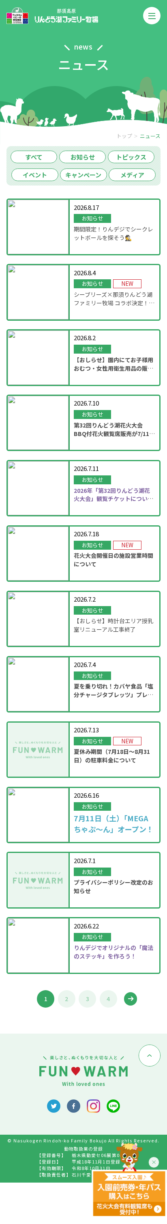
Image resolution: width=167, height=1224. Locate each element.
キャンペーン (83, 175)
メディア (132, 175)
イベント (35, 175)
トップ (124, 136)
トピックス (131, 157)
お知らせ (83, 157)
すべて (34, 157)
